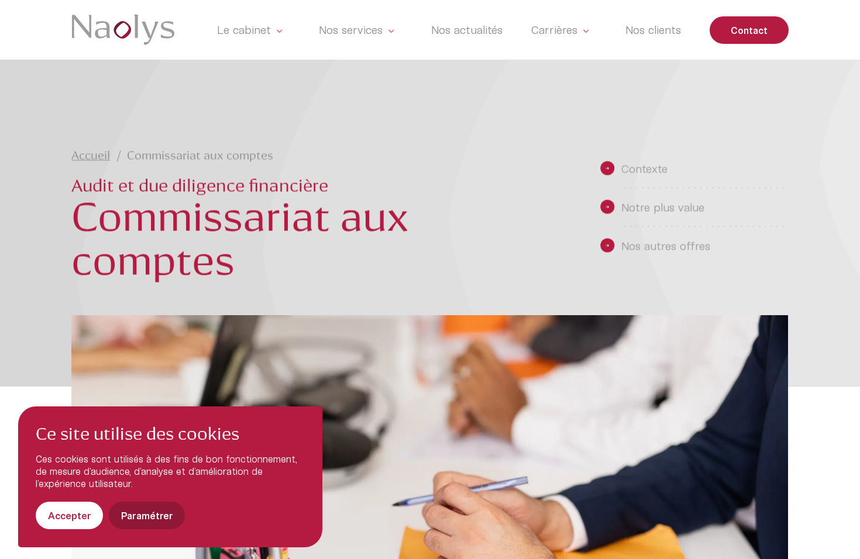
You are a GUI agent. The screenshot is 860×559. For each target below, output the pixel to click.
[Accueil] (123, 30)
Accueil (91, 156)
